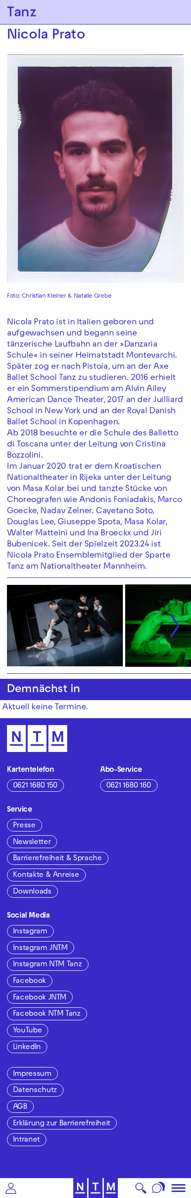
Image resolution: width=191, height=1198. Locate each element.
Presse (24, 826)
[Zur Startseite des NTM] (95, 1188)
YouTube (27, 1031)
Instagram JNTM (40, 948)
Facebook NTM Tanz (47, 1014)
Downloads (32, 892)
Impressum (32, 1074)
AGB (20, 1107)
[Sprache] (158, 1188)
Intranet (26, 1140)
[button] (11, 1188)
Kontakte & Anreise (46, 875)
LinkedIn (27, 1047)
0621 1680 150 (35, 786)
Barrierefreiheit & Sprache (57, 859)
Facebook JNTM (39, 998)
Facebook (29, 981)
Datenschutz (35, 1090)
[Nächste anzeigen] (174, 625)
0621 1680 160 (128, 786)
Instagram (30, 932)
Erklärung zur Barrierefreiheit (61, 1124)
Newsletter (32, 842)
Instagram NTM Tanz (47, 964)
